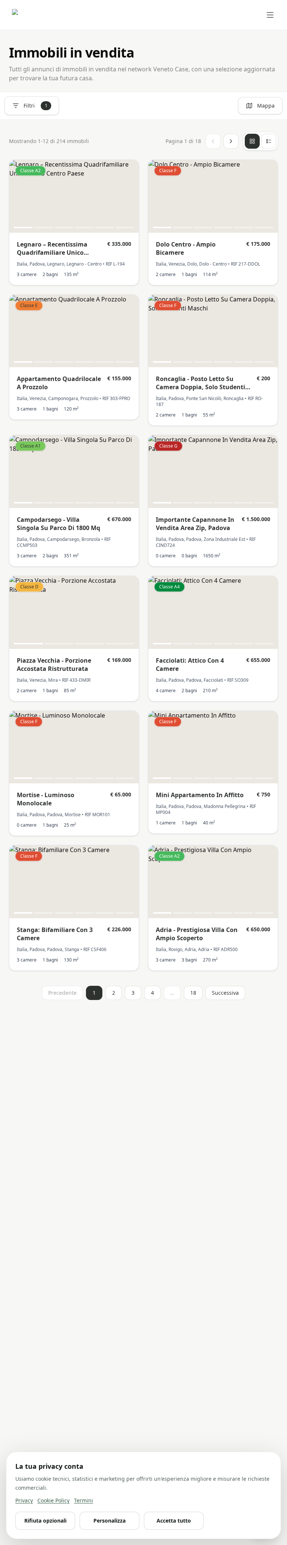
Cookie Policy (53, 1500)
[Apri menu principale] (270, 15)
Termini (83, 1500)
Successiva (225, 992)
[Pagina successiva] (230, 141)
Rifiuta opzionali (45, 1520)
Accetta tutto (174, 1520)
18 (193, 992)
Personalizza (109, 1520)
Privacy (24, 1500)
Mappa (266, 105)
